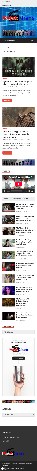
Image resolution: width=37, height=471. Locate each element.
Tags (26, 199)
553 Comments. (25, 139)
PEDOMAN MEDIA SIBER (12, 437)
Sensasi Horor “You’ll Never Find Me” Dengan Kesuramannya (24, 315)
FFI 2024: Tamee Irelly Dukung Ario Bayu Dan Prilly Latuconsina (24, 289)
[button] (4, 468)
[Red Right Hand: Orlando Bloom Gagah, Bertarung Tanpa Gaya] (8, 204)
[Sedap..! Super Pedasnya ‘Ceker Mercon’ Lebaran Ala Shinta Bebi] (8, 275)
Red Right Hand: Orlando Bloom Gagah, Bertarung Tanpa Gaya (25, 206)
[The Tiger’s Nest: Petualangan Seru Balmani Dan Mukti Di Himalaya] (8, 228)
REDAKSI (6, 441)
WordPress (13, 468)
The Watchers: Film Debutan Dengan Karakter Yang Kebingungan (23, 302)
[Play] (5, 191)
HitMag (22, 468)
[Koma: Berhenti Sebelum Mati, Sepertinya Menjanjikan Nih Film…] (8, 216)
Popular (7, 199)
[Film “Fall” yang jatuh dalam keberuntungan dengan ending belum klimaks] (18, 117)
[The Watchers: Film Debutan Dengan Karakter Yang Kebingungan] (8, 299)
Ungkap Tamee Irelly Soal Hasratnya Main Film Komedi (25, 265)
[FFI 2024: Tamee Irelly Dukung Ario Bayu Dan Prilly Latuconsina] (8, 287)
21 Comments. (26, 87)
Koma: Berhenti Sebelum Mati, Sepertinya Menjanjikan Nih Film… (25, 218)
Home (4, 48)
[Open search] (32, 40)
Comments (17, 199)
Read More (6, 100)
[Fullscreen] (32, 191)
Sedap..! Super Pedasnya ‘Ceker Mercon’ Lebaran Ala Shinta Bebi (25, 277)
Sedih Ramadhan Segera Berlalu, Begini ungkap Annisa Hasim (24, 242)
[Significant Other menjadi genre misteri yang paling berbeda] (18, 67)
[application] (18, 184)
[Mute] (29, 191)
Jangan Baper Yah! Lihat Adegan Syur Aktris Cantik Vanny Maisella (24, 254)
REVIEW (4, 79)
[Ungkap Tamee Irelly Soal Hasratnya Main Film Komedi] (8, 263)
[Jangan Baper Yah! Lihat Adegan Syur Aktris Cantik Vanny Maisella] (8, 252)
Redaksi (18, 87)
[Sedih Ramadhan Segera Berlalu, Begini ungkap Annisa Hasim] (8, 240)
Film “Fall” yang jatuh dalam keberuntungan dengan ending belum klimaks (16, 134)
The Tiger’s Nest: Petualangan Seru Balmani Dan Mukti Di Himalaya (25, 230)
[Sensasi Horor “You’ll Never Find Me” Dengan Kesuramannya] (8, 313)
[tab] (7, 199)
